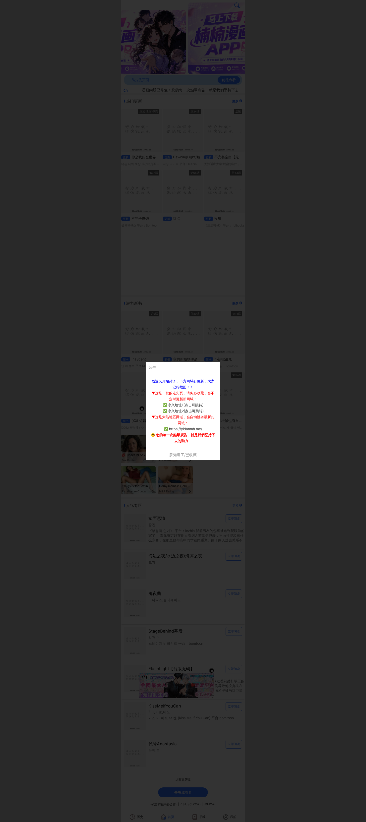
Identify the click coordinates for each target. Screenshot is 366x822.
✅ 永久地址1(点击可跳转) (183, 405)
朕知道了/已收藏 (183, 454)
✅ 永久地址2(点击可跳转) (183, 411)
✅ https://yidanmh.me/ (183, 429)
